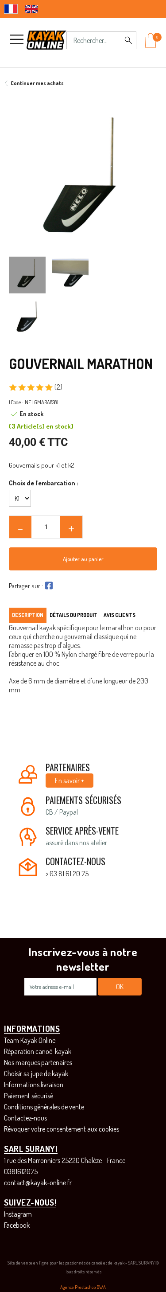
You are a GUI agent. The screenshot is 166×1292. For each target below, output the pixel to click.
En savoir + (69, 780)
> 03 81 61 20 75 (67, 873)
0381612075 (21, 1171)
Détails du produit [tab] (73, 615)
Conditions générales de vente (44, 1106)
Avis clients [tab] (119, 615)
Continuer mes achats (37, 83)
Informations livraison (33, 1084)
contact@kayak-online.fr (38, 1182)
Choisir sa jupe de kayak (36, 1073)
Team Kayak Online (29, 1040)
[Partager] (48, 585)
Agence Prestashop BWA (83, 1287)
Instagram (18, 1214)
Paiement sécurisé (28, 1095)
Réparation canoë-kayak (37, 1051)
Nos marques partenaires (38, 1062)
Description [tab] (27, 615)
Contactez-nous (25, 1117)
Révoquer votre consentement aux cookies (61, 1128)
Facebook (17, 1225)
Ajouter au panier (83, 558)
